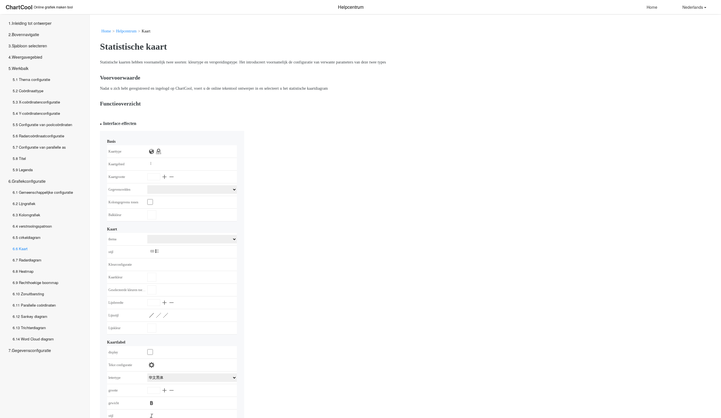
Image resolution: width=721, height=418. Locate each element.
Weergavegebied (27, 57)
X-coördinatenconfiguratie (39, 102)
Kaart (23, 248)
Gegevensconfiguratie (31, 350)
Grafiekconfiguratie (29, 181)
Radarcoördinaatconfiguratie (41, 135)
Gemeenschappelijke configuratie (46, 192)
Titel (22, 158)
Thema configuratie (34, 79)
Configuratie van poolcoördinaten (45, 124)
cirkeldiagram (30, 237)
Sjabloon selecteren (29, 46)
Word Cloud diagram (37, 339)
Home (652, 7)
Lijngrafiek (27, 203)
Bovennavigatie (25, 34)
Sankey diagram (34, 316)
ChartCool (19, 7)
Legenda (26, 169)
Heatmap (26, 271)
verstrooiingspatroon (35, 226)
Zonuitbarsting (32, 293)
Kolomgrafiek (29, 214)
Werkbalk (20, 68)
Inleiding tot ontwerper (32, 23)
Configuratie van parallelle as (42, 147)
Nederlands (692, 7)
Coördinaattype (31, 90)
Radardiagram (30, 260)
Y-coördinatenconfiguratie (39, 113)
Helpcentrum (126, 31)
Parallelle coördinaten (38, 305)
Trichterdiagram (33, 327)
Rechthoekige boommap (38, 282)
